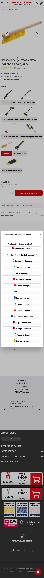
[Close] (40, 234)
